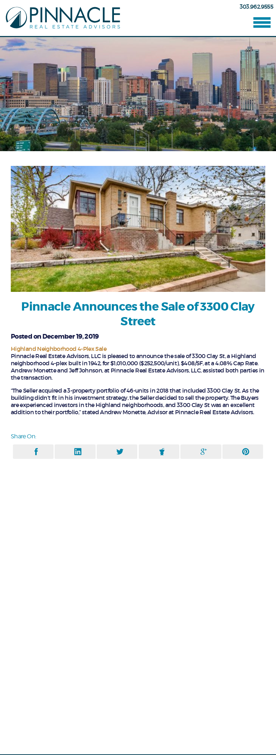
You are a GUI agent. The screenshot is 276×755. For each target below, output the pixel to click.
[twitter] (119, 451)
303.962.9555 (256, 6)
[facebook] (36, 451)
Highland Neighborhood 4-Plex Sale (58, 348)
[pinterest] (245, 451)
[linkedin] (77, 451)
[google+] (203, 451)
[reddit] (161, 451)
